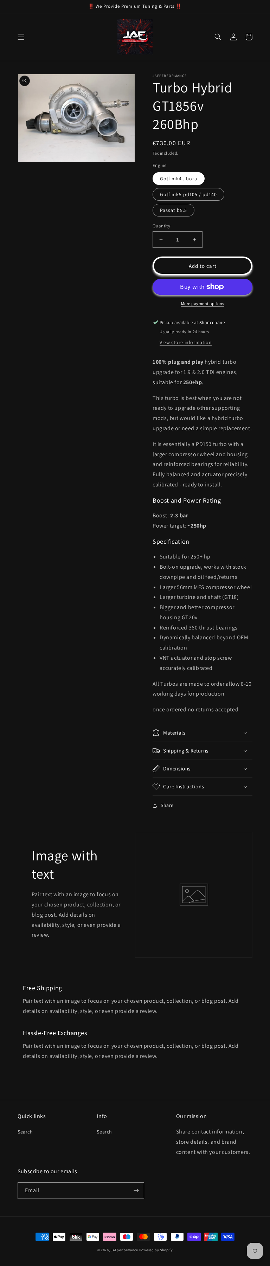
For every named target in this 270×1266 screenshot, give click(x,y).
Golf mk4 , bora (178, 178)
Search (25, 1132)
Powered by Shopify (156, 1250)
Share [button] (167, 805)
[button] (21, 37)
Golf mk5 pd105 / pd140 (188, 194)
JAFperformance (124, 1250)
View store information (186, 342)
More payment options (202, 303)
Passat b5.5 (173, 210)
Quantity (161, 226)
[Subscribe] (136, 1190)
